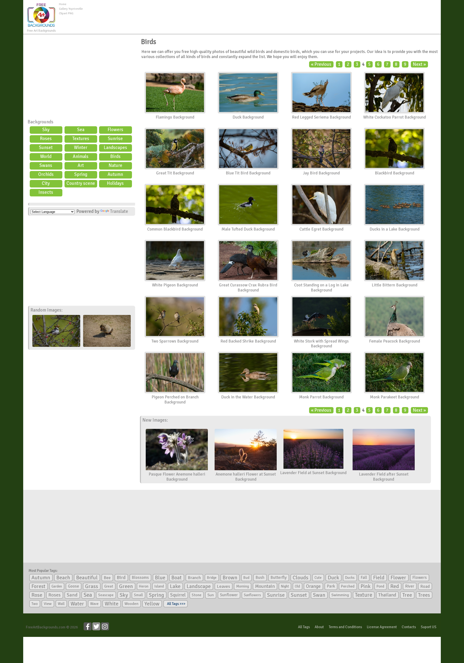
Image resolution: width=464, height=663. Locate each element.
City (46, 183)
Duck (333, 577)
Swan (319, 595)
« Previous (321, 64)
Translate (119, 211)
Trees (424, 595)
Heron (143, 586)
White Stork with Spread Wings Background (321, 344)
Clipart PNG (66, 13)
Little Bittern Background (394, 285)
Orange (313, 586)
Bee (107, 577)
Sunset (46, 147)
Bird (121, 577)
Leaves (223, 586)
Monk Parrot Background (321, 397)
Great (108, 586)
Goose (73, 586)
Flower (398, 577)
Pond (380, 586)
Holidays (115, 183)
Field (378, 577)
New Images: (155, 420)
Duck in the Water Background (248, 397)
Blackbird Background (394, 173)
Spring (80, 174)
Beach (63, 577)
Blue (160, 577)
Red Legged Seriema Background (321, 117)
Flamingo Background (175, 117)
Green (126, 586)
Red (394, 586)
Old (297, 586)
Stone (196, 595)
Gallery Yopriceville (71, 9)
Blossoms (140, 577)
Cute (318, 577)
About (319, 627)
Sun (210, 595)
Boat (176, 577)
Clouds (300, 577)
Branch (194, 577)
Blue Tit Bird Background (248, 173)
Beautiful (87, 577)
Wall (61, 604)
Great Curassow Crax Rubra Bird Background (248, 288)
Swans (45, 165)
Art (81, 165)
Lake (175, 586)
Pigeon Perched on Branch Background (175, 400)
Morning (242, 586)
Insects (45, 192)
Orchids (46, 174)
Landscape (199, 586)
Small (138, 595)
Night (285, 586)
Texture (363, 595)
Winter (80, 147)
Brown (230, 577)
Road (425, 586)
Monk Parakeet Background (394, 397)
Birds (115, 156)
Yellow (152, 603)
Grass (91, 586)
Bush (259, 577)
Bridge (212, 577)
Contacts (409, 627)
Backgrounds (40, 122)
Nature (115, 165)
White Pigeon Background (175, 285)
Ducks (350, 577)
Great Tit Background (175, 173)
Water (77, 604)
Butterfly (278, 577)
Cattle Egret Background (321, 229)
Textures (80, 139)
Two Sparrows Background (175, 341)
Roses (46, 139)
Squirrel (178, 595)
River (409, 586)
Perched (348, 586)
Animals (80, 156)
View (48, 603)
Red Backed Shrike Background (248, 341)
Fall (364, 577)
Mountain (265, 586)
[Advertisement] (262, 13)
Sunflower (229, 594)
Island (159, 586)
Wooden (131, 603)
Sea (80, 130)
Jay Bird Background (321, 173)
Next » (419, 64)
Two (34, 604)
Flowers (115, 130)
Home (62, 4)
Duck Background (248, 117)
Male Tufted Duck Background (248, 229)
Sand (72, 595)
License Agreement (382, 627)
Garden (56, 586)
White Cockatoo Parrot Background (394, 117)
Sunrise (115, 139)
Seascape (106, 595)
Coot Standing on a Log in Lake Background (321, 288)
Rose (36, 595)
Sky (46, 130)
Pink (365, 586)
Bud (246, 577)
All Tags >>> (175, 604)
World (45, 156)
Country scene (80, 183)
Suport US (428, 627)
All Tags (304, 627)
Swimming (340, 595)
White (111, 603)
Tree (407, 595)
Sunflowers (252, 595)
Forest (38, 586)
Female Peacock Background (394, 341)
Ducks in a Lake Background (395, 229)
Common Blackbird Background (175, 229)
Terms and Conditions (345, 627)
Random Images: (46, 310)
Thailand (387, 595)
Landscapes (115, 147)
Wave (94, 604)
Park (331, 586)
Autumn (115, 174)
